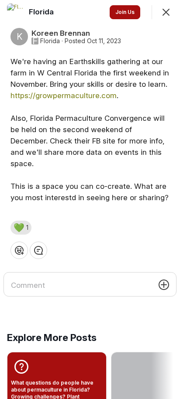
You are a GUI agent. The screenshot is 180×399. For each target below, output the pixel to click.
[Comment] (38, 250)
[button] (20, 228)
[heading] (42, 12)
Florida (50, 41)
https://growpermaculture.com (63, 95)
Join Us (125, 12)
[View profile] (15, 12)
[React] (19, 250)
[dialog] (90, 199)
